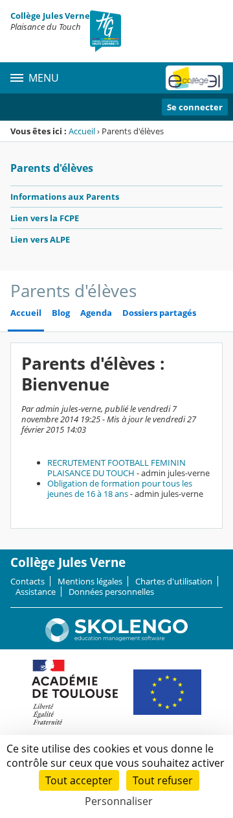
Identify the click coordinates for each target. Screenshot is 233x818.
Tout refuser (163, 780)
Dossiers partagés (159, 313)
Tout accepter (79, 780)
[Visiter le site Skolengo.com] (116, 639)
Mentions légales (90, 581)
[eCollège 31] (194, 77)
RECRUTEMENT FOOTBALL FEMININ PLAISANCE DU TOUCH (116, 468)
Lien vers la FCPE (44, 218)
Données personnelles (111, 591)
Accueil (82, 131)
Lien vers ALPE (40, 239)
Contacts (27, 581)
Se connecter (195, 107)
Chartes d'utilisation (173, 581)
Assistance (36, 591)
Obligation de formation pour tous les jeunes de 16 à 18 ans (119, 488)
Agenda (96, 313)
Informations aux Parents (64, 196)
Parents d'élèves (51, 168)
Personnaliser (119, 801)
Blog (61, 313)
